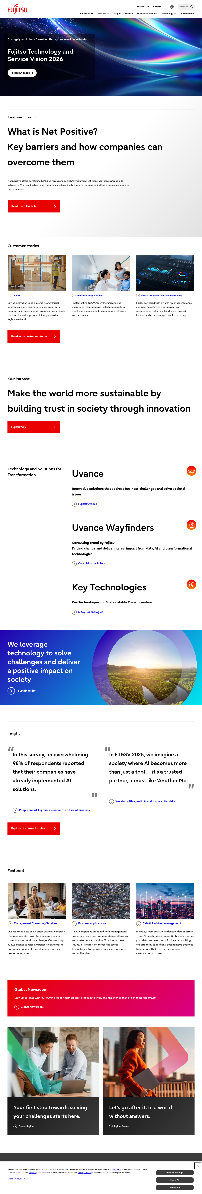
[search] (191, 6)
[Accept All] (117, 1169)
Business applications (92, 923)
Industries (85, 13)
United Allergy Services (90, 295)
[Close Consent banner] (198, 1165)
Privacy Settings (174, 1172)
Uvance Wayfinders (147, 13)
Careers (157, 6)
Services (101, 13)
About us (141, 6)
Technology (167, 13)
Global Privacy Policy (16, 1179)
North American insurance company (161, 295)
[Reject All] (33, 1173)
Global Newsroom (32, 1007)
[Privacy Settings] (85, 1173)
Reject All (175, 1180)
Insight (117, 13)
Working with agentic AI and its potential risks (145, 801)
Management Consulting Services (35, 923)
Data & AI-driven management (161, 923)
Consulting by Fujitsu (91, 563)
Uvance (129, 13)
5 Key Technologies (90, 612)
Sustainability (188, 13)
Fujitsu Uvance (87, 504)
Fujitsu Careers (121, 1126)
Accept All (175, 1187)
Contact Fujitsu (26, 1126)
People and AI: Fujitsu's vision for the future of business (54, 810)
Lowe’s (16, 295)
